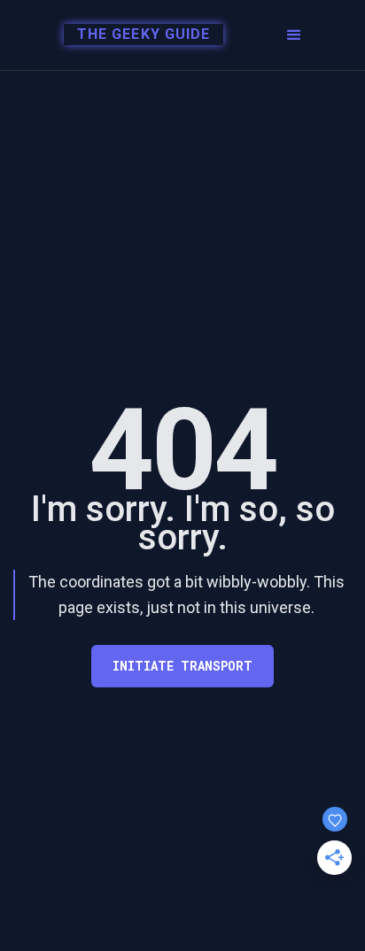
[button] (294, 35)
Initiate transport (182, 665)
